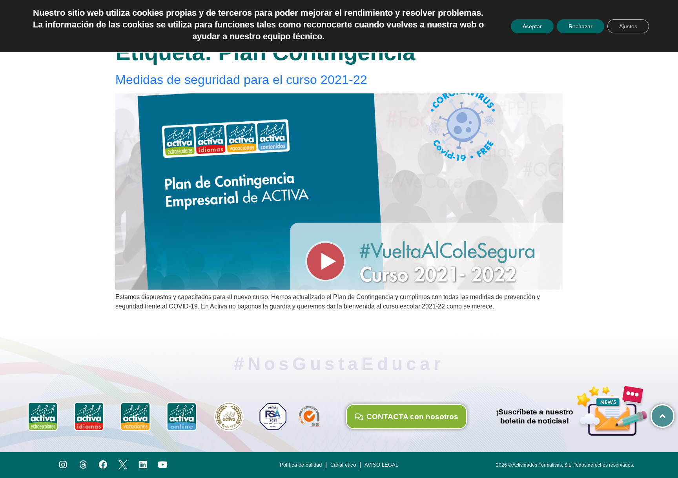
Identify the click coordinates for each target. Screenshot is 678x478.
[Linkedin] (143, 465)
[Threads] (83, 465)
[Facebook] (103, 465)
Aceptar (532, 26)
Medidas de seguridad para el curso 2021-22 (241, 80)
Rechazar (580, 26)
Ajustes (628, 26)
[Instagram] (63, 465)
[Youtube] (163, 465)
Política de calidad (301, 465)
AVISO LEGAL (381, 465)
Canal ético (343, 465)
